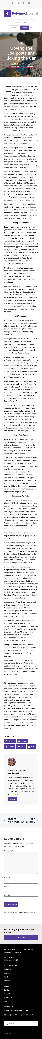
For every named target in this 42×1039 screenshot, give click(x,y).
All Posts (12, 799)
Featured (16, 20)
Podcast (18, 22)
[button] (31, 27)
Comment (8, 851)
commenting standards (27, 912)
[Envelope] (29, 3)
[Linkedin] (10, 1015)
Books (24, 22)
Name (7, 878)
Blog (21, 20)
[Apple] (18, 3)
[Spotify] (24, 3)
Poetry (33, 20)
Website (7, 895)
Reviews (27, 20)
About (8, 20)
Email (7, 886)
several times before (25, 200)
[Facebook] (13, 3)
